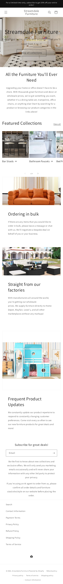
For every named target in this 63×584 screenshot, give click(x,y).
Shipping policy (47, 575)
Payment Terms (13, 517)
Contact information (33, 580)
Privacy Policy (12, 524)
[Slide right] (38, 173)
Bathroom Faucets (39, 161)
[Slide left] (25, 173)
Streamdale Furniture (20, 571)
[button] (6, 12)
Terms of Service (13, 544)
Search (9, 504)
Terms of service (32, 575)
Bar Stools (8, 161)
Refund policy (52, 571)
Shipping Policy (13, 537)
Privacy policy (17, 575)
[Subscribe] (54, 453)
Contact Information (15, 511)
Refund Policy (12, 531)
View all (57, 124)
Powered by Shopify (36, 571)
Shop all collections (31, 52)
